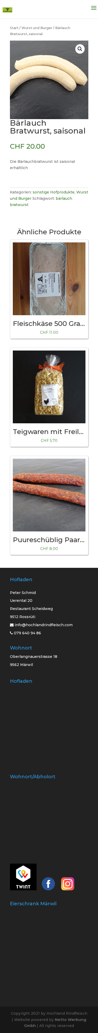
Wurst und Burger (36, 28)
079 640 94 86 (27, 633)
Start (14, 28)
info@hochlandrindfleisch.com (44, 625)
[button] (80, 49)
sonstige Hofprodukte (53, 192)
